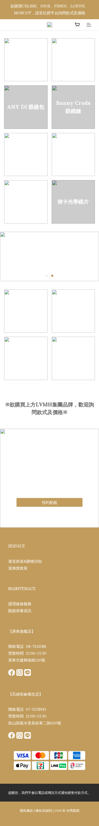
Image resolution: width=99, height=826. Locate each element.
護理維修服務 (19, 603)
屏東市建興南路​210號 (26, 660)
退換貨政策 (18, 568)
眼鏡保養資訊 (19, 610)
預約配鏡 (49, 502)
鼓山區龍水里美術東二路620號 (34, 723)
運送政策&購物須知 (25, 561)
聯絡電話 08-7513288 (27, 646)
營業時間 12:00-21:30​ (27, 653)
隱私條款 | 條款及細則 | (37, 810)
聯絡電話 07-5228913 (27, 709)
